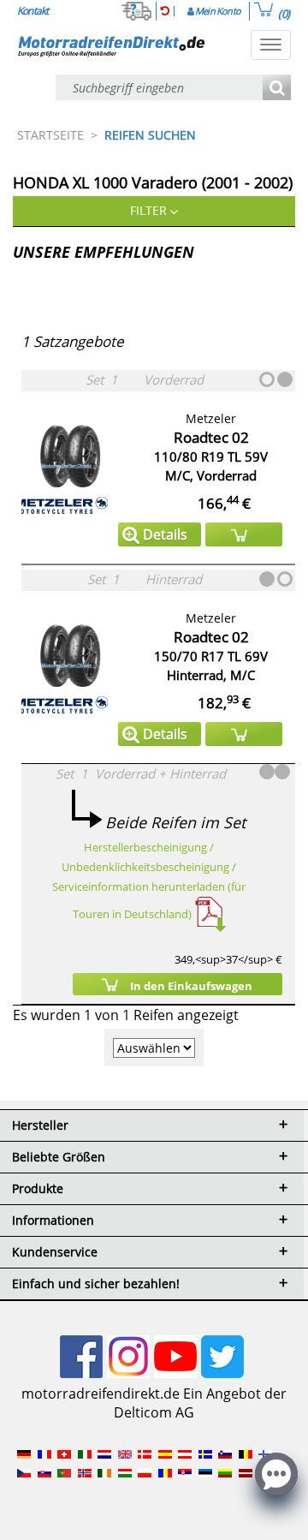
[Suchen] (277, 89)
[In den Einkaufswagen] (243, 534)
